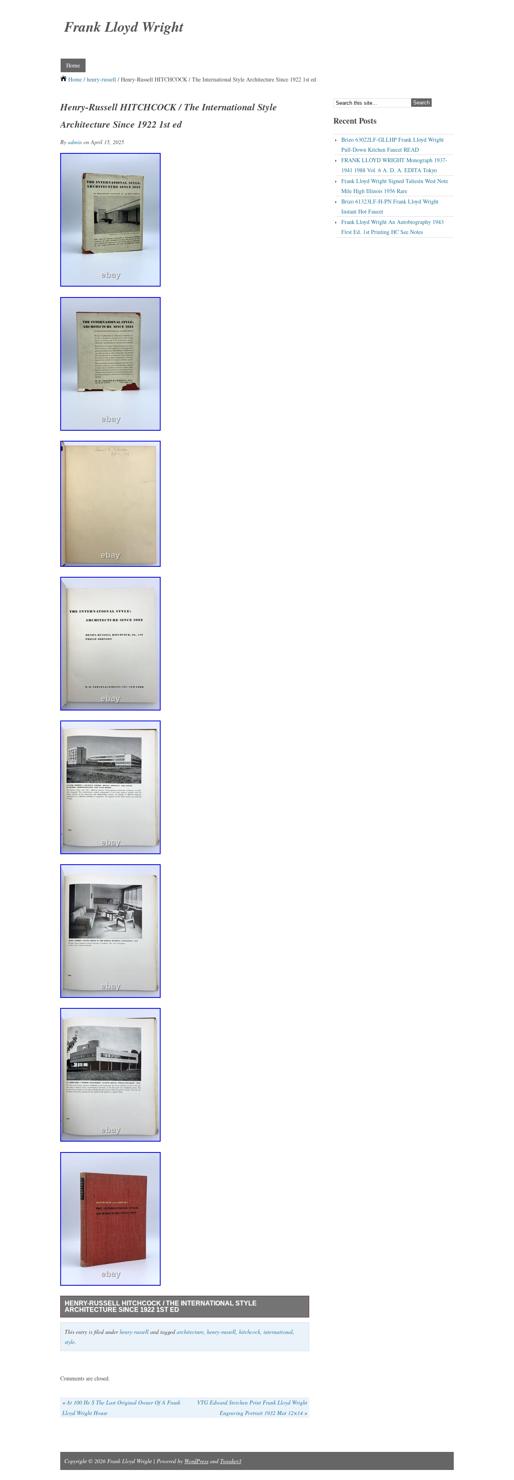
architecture (190, 1331)
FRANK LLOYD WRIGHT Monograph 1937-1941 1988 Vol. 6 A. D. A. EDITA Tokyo (394, 165)
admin (75, 142)
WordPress (196, 1461)
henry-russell (101, 79)
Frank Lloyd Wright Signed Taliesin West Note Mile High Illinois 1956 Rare (394, 186)
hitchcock (249, 1331)
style (70, 1342)
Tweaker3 (230, 1461)
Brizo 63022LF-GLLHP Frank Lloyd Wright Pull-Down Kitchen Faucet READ (392, 144)
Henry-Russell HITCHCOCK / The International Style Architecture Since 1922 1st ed (161, 1306)
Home (73, 65)
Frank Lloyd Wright (124, 26)
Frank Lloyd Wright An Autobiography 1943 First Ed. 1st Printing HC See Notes (392, 227)
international (278, 1331)
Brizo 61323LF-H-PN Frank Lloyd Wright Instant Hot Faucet (390, 206)
